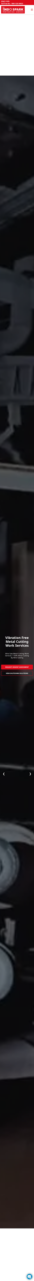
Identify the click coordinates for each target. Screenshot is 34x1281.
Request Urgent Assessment (17, 667)
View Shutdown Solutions (17, 673)
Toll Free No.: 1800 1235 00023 (12, 4)
